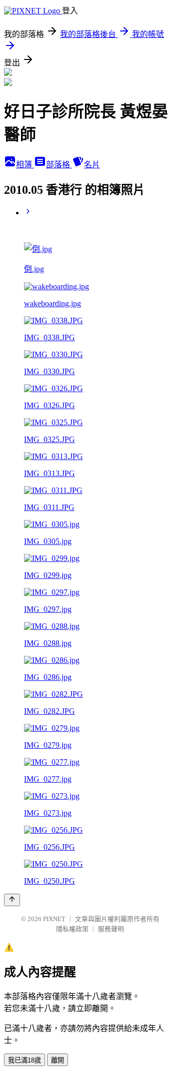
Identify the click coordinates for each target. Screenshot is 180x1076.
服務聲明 (111, 929)
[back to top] (12, 900)
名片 (92, 164)
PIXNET (54, 919)
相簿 (25, 164)
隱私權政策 (72, 929)
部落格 (59, 164)
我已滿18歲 (24, 1060)
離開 (57, 1060)
